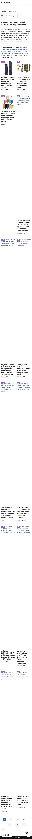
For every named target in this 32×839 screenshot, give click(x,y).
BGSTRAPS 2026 (16, 837)
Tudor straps (13, 53)
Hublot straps (8, 51)
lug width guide (10, 55)
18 (24, 824)
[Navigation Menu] (29, 2)
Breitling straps (17, 51)
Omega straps (5, 49)
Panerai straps (25, 51)
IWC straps (4, 53)
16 (10, 824)
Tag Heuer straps (14, 49)
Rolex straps (23, 47)
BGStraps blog (22, 55)
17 (17, 824)
